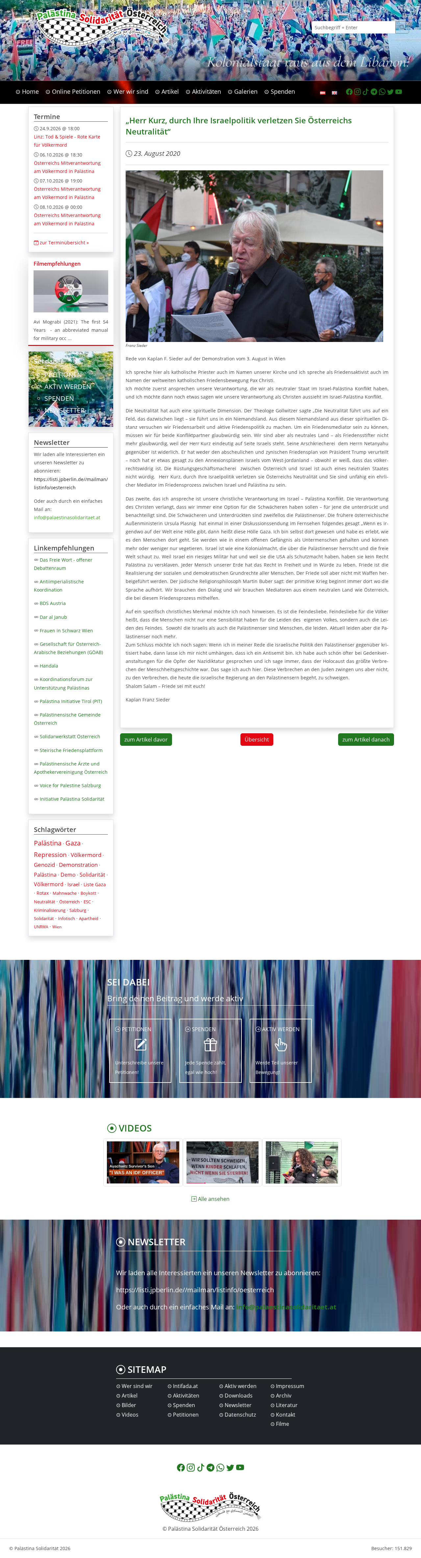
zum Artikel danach (366, 739)
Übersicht (257, 739)
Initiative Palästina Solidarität (72, 799)
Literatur (287, 1405)
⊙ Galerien (243, 91)
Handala (49, 666)
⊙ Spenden (279, 91)
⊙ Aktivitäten (203, 91)
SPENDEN (59, 398)
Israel (73, 884)
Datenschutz (240, 1414)
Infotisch (66, 918)
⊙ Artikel (167, 91)
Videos (130, 1414)
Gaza (73, 843)
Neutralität (44, 902)
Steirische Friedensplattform (71, 750)
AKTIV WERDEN (67, 386)
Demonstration (78, 864)
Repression (50, 854)
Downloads (239, 1395)
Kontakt (285, 1414)
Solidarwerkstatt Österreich (70, 736)
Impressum (290, 1386)
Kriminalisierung (49, 910)
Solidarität (92, 874)
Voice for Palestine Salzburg (70, 785)
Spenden (184, 1405)
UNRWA (41, 927)
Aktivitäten (186, 1395)
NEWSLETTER (64, 410)
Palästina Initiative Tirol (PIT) (71, 701)
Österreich (69, 902)
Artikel (129, 1395)
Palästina (48, 843)
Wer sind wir (137, 1386)
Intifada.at (185, 1386)
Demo (68, 874)
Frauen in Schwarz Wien (66, 630)
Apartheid (88, 918)
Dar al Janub (53, 617)
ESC (87, 902)
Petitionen (186, 1414)
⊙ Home (27, 91)
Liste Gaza (95, 884)
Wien (57, 927)
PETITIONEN (63, 374)
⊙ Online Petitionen (72, 91)
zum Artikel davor (146, 739)
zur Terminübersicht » (63, 242)
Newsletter (238, 1405)
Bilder (129, 1405)
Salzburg (77, 910)
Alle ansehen (214, 1199)
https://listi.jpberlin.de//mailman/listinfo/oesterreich (195, 1289)
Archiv (283, 1395)
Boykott (88, 893)
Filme (282, 1423)
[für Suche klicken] (402, 27)
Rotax (43, 893)
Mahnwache (65, 893)
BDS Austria (53, 603)
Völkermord (86, 855)
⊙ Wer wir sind (127, 91)
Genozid (44, 864)
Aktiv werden (241, 1386)
